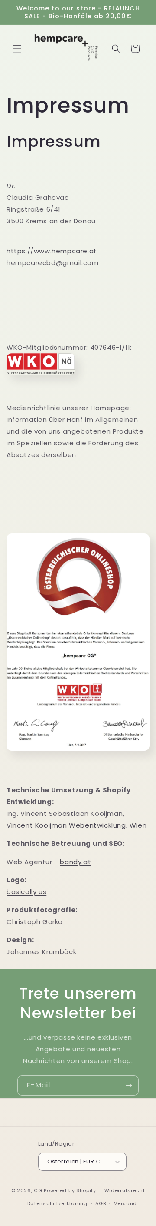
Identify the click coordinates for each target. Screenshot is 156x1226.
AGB (100, 1203)
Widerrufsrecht (124, 1190)
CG (38, 1189)
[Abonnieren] (128, 1085)
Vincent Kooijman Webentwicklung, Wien (76, 825)
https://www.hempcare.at (51, 250)
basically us (26, 891)
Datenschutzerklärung (57, 1203)
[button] (17, 48)
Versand (125, 1203)
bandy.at (75, 861)
